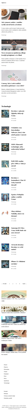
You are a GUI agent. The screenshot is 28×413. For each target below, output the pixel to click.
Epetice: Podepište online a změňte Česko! (17, 197)
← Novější (3, 283)
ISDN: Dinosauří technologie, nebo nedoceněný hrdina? (18, 147)
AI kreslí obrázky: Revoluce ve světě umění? (17, 247)
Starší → (25, 283)
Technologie (3, 35)
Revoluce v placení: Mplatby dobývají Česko (17, 113)
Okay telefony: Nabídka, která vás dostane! (17, 213)
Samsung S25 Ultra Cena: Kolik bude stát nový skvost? (18, 230)
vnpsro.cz (3, 2)
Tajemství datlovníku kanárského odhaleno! (13, 312)
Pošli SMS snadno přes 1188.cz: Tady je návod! (18, 163)
